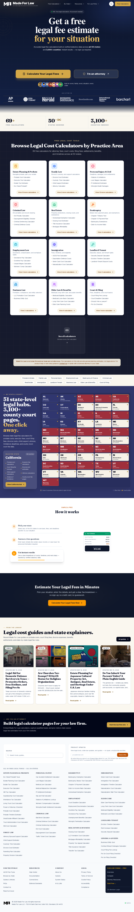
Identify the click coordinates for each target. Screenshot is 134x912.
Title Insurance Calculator (77, 847)
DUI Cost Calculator (42, 829)
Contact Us (7, 887)
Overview (110, 872)
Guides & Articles (9, 880)
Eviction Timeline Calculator (110, 824)
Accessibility (85, 883)
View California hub (14, 484)
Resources (78, 4)
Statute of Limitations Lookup (46, 800)
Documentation (34, 876)
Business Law (71, 382)
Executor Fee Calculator (11, 788)
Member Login (115, 890)
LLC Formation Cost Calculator (78, 836)
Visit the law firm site (117, 725)
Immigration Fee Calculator (110, 781)
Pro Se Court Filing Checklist (110, 854)
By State (67, 4)
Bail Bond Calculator (43, 818)
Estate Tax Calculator (10, 784)
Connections (33, 880)
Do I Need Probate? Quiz (11, 777)
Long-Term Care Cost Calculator (112, 806)
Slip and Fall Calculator (43, 796)
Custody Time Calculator (11, 844)
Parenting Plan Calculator (11, 851)
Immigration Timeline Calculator (111, 784)
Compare (110, 876)
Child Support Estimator (11, 840)
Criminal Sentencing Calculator (46, 825)
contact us (63, 363)
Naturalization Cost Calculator (111, 788)
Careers (58, 876)
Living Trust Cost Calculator (12, 803)
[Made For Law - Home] (6, 903)
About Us (58, 872)
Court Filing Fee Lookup (109, 850)
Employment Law (72, 378)
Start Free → (111, 883)
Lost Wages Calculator (43, 781)
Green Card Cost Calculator (110, 777)
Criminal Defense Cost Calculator (47, 821)
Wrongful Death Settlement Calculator (48, 807)
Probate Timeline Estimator (12, 815)
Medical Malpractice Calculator (46, 788)
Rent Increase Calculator (109, 828)
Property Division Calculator (12, 855)
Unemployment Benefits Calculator (80, 818)
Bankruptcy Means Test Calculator (80, 781)
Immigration (41, 382)
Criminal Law (107, 378)
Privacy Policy (94, 758)
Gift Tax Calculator (9, 792)
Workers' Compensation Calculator (47, 803)
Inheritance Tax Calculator (12, 800)
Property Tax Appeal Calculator (79, 843)
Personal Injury (56, 378)
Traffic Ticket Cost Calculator (46, 836)
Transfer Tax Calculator (76, 851)
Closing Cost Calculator (76, 832)
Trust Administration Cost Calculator (15, 822)
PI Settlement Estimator (44, 792)
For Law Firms (92, 4)
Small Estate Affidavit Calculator (14, 818)
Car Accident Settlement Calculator (47, 777)
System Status (60, 880)
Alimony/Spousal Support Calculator (15, 836)
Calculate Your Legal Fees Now (66, 603)
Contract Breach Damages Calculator (113, 846)
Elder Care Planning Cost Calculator (113, 802)
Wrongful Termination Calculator (79, 821)
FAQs (5, 883)
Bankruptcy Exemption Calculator (79, 777)
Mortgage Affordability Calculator (79, 839)
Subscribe (122, 755)
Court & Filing (104, 382)
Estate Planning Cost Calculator (14, 781)
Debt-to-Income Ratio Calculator (79, 788)
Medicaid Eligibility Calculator (110, 810)
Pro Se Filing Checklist (108, 857)
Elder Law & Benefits (88, 382)
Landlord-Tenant (56, 382)
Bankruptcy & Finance (90, 378)
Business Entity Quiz (108, 842)
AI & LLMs (58, 883)
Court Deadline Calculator (77, 802)
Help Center (33, 872)
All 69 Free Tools (9, 872)
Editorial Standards (35, 883)
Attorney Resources (114, 880)
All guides (122, 639)
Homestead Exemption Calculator (79, 792)
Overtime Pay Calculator (76, 810)
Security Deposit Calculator (110, 832)
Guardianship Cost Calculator (13, 796)
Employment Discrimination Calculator (81, 806)
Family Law (43, 378)
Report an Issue (8, 891)
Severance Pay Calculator (77, 814)
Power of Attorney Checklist (13, 807)
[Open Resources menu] (83, 4)
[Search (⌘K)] (111, 4)
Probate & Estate (28, 378)
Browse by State (9, 876)
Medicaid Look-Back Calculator (111, 814)
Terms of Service (87, 876)
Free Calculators (53, 4)
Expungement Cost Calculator (46, 833)
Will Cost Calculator (10, 826)
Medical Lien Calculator (44, 784)
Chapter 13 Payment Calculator (78, 784)
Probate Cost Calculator (11, 811)
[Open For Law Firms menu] (98, 4)
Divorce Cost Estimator (11, 848)
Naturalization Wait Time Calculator (112, 792)
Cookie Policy (86, 880)
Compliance (85, 887)
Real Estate (29, 382)
